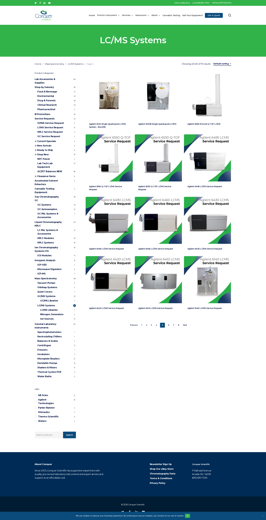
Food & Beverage (47, 91)
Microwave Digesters (49, 269)
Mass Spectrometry (54, 64)
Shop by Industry (44, 87)
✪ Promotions (42, 114)
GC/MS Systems (46, 296)
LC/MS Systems (75, 64)
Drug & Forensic (46, 100)
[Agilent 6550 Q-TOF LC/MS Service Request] (109, 157)
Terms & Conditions (161, 478)
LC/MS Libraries (49, 310)
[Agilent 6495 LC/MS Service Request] (207, 157)
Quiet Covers (44, 291)
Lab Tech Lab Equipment (45, 165)
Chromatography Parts (162, 473)
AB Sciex (43, 395)
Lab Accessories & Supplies (45, 81)
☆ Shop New (42, 154)
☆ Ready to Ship (44, 150)
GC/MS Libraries (49, 300)
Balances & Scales (47, 341)
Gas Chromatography (47, 198)
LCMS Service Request (50, 127)
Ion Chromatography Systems (46, 249)
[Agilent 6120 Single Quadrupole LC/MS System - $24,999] (109, 95)
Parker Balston (46, 407)
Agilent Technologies (46, 401)
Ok (187, 516)
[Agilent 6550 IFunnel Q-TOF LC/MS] (207, 95)
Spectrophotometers (49, 332)
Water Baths (44, 376)
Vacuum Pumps (46, 283)
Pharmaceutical (46, 109)
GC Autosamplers (47, 209)
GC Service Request (48, 136)
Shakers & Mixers (47, 367)
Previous (134, 325)
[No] (262, 515)
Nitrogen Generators (51, 314)
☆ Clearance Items (45, 176)
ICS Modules (44, 255)
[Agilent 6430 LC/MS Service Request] (207, 220)
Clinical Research (47, 105)
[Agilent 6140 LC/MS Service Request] (207, 279)
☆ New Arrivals (43, 145)
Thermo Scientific (48, 416)
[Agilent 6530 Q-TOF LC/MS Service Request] (158, 157)
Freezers (42, 350)
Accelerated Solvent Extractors (46, 182)
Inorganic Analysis (45, 260)
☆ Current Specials (45, 141)
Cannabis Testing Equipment (44, 190)
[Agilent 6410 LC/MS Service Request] (158, 279)
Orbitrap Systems (47, 287)
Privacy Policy (157, 483)
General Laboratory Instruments (45, 326)
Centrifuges (44, 345)
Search (69, 435)
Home (38, 64)
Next (185, 325)
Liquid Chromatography (48, 224)
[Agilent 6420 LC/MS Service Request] (109, 279)
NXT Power (43, 159)
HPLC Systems (45, 242)
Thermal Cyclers (49, 372)
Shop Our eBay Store (162, 469)
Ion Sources (47, 318)
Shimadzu (44, 412)
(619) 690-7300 (199, 478)
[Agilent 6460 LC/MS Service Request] (158, 220)
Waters (42, 421)
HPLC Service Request (50, 132)
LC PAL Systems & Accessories (47, 232)
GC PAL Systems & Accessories (47, 215)
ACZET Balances (49, 171)
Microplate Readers (48, 358)
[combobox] (222, 63)
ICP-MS (41, 273)
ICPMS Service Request (50, 123)
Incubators (43, 354)
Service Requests (44, 118)
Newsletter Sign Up (161, 464)
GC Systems (44, 204)
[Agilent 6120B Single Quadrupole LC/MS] (158, 95)
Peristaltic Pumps (47, 363)
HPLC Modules (45, 238)
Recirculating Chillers (49, 336)
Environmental (45, 96)
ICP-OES (42, 264)
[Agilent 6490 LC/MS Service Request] (109, 220)
